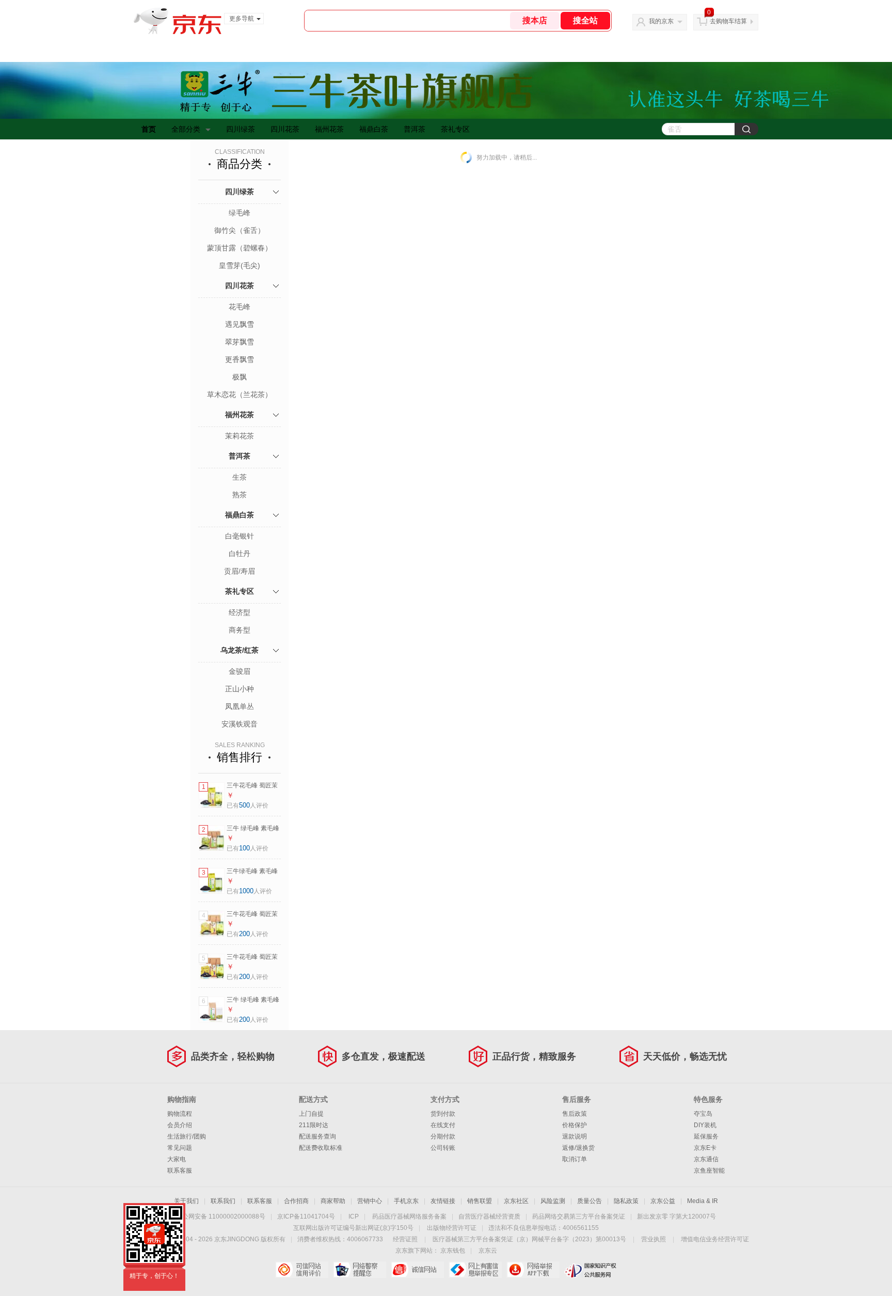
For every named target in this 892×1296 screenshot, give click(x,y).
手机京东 (406, 1201)
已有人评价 (247, 805)
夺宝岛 (703, 1113)
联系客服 (179, 1170)
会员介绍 (179, 1125)
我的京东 (661, 21)
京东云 (488, 1250)
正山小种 (239, 689)
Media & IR (702, 1201)
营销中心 (369, 1201)
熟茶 (239, 495)
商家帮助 (333, 1201)
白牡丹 (239, 553)
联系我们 (223, 1201)
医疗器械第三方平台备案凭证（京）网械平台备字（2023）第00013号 (529, 1239)
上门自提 (311, 1113)
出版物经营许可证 (451, 1227)
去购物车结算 (728, 21)
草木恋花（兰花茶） (239, 394)
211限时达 (313, 1125)
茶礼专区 (455, 129)
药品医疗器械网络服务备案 (409, 1216)
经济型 (239, 612)
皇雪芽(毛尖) (239, 265)
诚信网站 (417, 1269)
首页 (148, 129)
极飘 (239, 377)
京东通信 (706, 1159)
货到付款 (443, 1113)
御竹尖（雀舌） (239, 230)
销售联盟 (479, 1201)
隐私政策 (626, 1201)
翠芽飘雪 (239, 342)
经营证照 (405, 1239)
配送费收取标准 (320, 1147)
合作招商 (296, 1201)
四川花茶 (284, 129)
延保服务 (706, 1136)
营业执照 (653, 1239)
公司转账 (443, 1147)
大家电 (176, 1159)
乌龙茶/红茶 (239, 650)
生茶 (239, 477)
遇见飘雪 (239, 324)
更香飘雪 (239, 359)
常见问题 (179, 1147)
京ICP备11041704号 (306, 1216)
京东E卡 (705, 1147)
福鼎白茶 (373, 129)
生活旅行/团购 (186, 1136)
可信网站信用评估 (301, 1269)
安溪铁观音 (239, 724)
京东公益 (662, 1201)
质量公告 (589, 1201)
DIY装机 (705, 1125)
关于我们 (186, 1201)
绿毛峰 (239, 213)
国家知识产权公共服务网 (590, 1269)
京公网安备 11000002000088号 (220, 1216)
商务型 (239, 630)
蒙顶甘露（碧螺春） (239, 248)
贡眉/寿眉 (239, 571)
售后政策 (574, 1113)
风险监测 (552, 1201)
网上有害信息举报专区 (475, 1269)
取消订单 (574, 1159)
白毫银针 (239, 536)
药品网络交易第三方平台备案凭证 (578, 1216)
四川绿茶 (240, 129)
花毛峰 (239, 307)
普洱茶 (414, 129)
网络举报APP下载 (533, 1269)
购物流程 (179, 1113)
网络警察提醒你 (359, 1269)
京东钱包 (452, 1250)
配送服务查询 (317, 1136)
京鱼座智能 (709, 1170)
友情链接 (443, 1201)
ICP (353, 1216)
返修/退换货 (578, 1147)
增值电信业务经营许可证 (715, 1239)
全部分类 (185, 129)
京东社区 (516, 1201)
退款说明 (574, 1136)
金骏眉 (239, 671)
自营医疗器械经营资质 (489, 1216)
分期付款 (443, 1136)
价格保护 (574, 1125)
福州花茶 (329, 129)
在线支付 (443, 1125)
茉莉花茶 (239, 436)
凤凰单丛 (239, 706)
